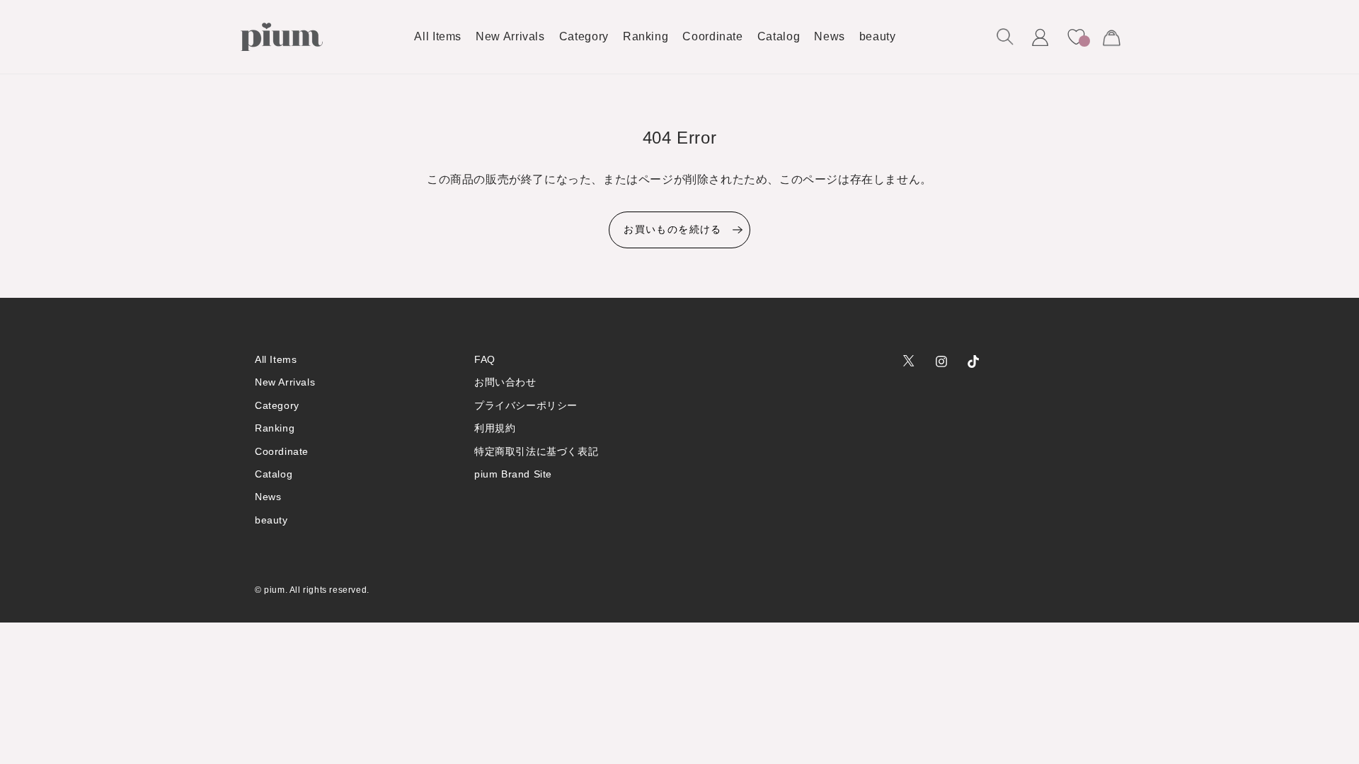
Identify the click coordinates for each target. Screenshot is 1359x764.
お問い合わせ (505, 382)
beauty (271, 520)
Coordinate (282, 451)
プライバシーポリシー (526, 405)
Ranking (274, 428)
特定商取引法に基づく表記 (536, 451)
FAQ (484, 359)
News (268, 496)
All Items (276, 359)
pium (274, 590)
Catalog (273, 474)
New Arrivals (285, 382)
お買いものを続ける (673, 229)
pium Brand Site (513, 474)
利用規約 (494, 428)
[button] (1005, 36)
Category (277, 405)
